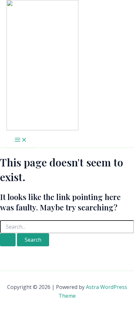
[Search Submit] (8, 239)
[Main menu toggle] (21, 140)
